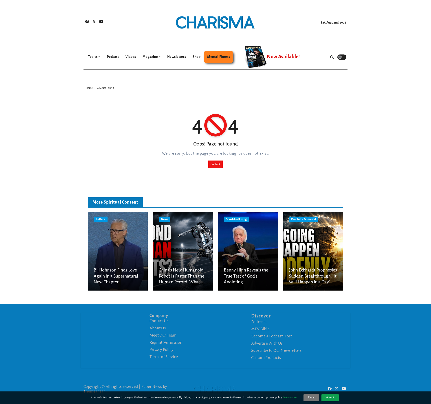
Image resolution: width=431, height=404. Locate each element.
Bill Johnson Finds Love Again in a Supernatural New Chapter (116, 275)
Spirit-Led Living (236, 219)
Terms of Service (164, 356)
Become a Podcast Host (271, 336)
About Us (158, 328)
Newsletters (176, 57)
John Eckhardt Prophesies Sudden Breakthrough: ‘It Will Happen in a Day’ (313, 275)
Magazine (150, 57)
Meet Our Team (163, 335)
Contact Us (159, 321)
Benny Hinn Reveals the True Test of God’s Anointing (246, 275)
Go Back (215, 164)
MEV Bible (260, 328)
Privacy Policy (162, 349)
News (164, 219)
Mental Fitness (218, 57)
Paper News (151, 387)
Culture (100, 219)
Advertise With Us (267, 343)
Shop (196, 57)
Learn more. (290, 397)
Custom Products (266, 357)
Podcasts (258, 321)
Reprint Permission (166, 342)
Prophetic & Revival (303, 219)
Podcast (113, 57)
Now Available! (283, 56)
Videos (130, 57)
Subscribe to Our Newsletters (276, 350)
